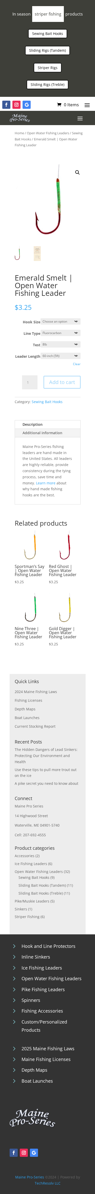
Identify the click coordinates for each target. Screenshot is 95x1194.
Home (19, 133)
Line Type (32, 333)
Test (36, 344)
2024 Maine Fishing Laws (36, 691)
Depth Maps (25, 709)
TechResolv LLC (48, 1183)
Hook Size (31, 322)
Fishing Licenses (28, 700)
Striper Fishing (27, 916)
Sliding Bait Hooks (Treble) (40, 893)
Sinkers (21, 909)
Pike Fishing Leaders (43, 989)
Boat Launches (27, 717)
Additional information (42, 432)
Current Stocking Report (35, 726)
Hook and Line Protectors (48, 946)
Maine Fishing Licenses (46, 1059)
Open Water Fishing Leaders (48, 133)
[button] (77, 172)
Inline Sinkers (36, 957)
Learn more (45, 483)
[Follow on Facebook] (6, 105)
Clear (77, 364)
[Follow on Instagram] (16, 105)
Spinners (31, 1000)
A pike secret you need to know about (46, 783)
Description (33, 424)
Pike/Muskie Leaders (32, 901)
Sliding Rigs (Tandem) (47, 50)
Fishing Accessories (42, 1011)
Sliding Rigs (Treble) (47, 84)
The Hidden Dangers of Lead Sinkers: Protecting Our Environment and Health (46, 755)
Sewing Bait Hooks (47, 33)
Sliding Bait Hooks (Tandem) (42, 885)
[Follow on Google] (27, 105)
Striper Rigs (48, 67)
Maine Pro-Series (29, 1177)
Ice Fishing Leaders (31, 863)
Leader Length (27, 356)
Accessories (24, 855)
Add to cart (62, 382)
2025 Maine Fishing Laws (48, 1048)
